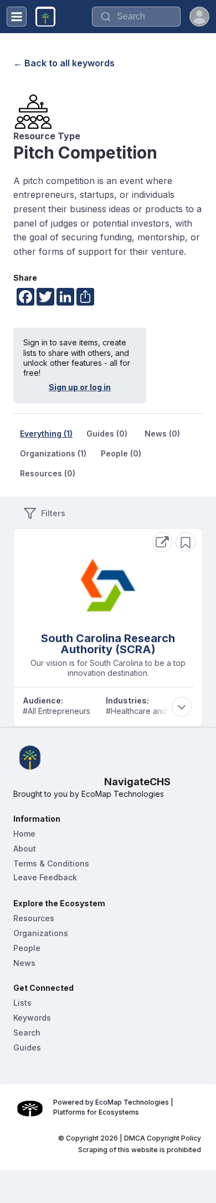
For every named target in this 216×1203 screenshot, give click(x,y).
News (24, 963)
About (24, 848)
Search (26, 1032)
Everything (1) (46, 433)
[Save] (186, 542)
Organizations (40, 933)
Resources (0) (47, 473)
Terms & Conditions (51, 863)
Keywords (32, 1017)
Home (24, 833)
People (26, 948)
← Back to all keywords (64, 63)
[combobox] (136, 17)
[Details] (162, 542)
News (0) (162, 433)
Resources (33, 918)
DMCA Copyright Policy (162, 1138)
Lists (22, 1002)
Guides (27, 1047)
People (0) (121, 453)
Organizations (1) (53, 453)
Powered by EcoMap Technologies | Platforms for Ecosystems (114, 1107)
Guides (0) (106, 433)
